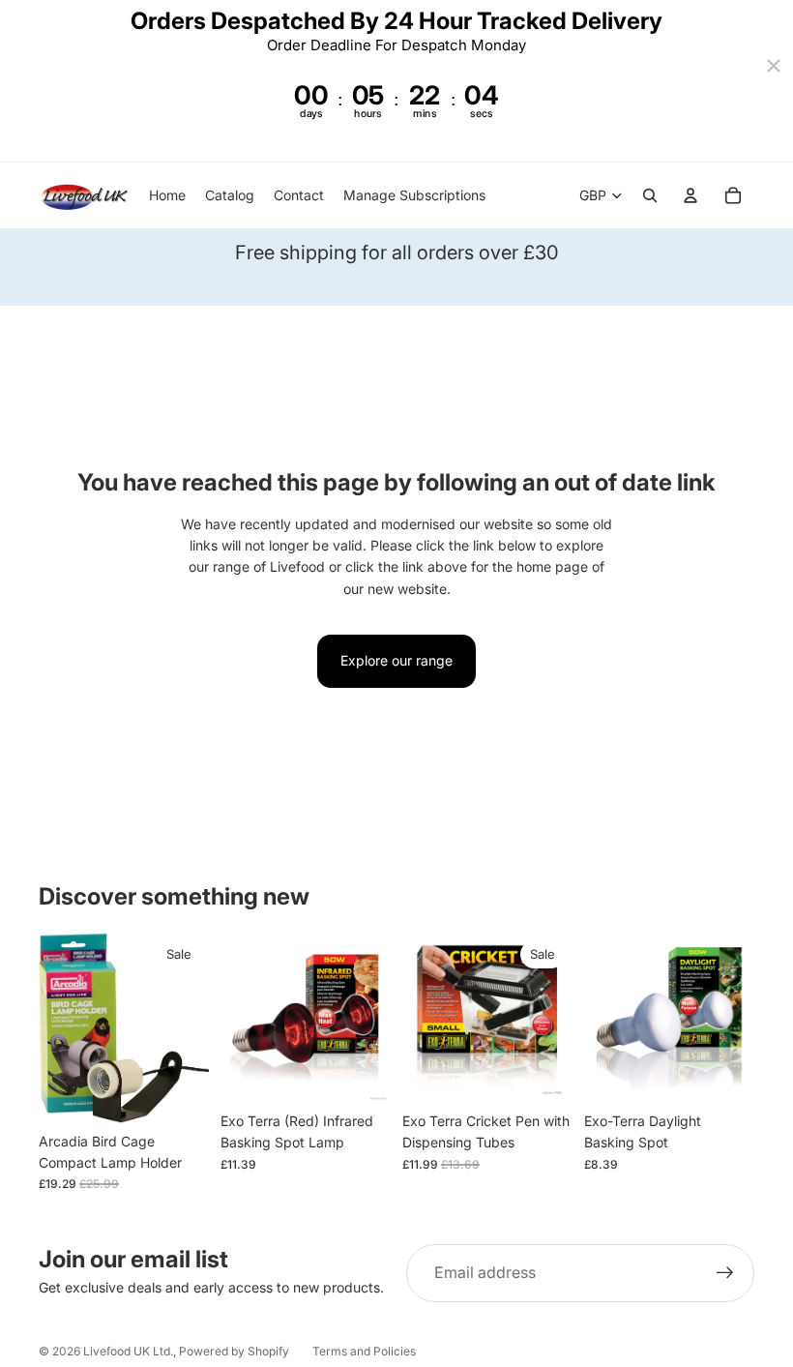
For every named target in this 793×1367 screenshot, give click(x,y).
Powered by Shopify (234, 1351)
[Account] (690, 195)
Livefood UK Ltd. (128, 1351)
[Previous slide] (241, 1017)
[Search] (650, 195)
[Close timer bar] (773, 66)
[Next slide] (369, 1017)
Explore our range (396, 660)
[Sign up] (725, 1273)
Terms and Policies (364, 1351)
